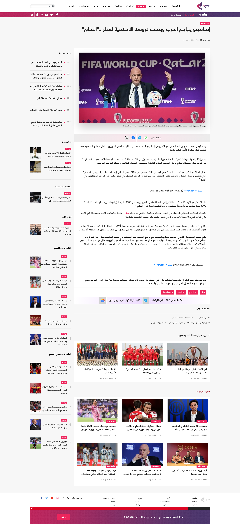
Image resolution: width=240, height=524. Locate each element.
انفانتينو (181, 292)
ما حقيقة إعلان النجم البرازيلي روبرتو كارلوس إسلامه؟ (55, 426)
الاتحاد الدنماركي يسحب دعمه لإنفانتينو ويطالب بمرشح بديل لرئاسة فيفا (142, 473)
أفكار (96, 6)
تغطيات (130, 6)
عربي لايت (84, 6)
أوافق (63, 517)
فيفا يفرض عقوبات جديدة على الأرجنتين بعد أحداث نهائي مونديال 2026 (99, 473)
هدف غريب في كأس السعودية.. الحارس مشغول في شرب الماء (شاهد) (56, 370)
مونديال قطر (167, 292)
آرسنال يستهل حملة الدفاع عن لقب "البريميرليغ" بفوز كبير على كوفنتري (144, 428)
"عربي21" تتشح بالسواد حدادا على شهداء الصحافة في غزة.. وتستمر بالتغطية (57, 231)
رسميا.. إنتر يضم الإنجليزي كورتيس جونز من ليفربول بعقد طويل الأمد (189, 428)
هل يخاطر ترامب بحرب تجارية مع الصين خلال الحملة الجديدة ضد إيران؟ (46, 124)
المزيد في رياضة (203, 391)
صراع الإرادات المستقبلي (49, 98)
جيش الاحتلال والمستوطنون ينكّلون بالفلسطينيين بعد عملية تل (56, 199)
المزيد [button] (71, 6)
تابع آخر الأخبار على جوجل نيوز (124, 300)
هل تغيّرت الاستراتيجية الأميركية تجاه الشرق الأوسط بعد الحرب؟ (46, 88)
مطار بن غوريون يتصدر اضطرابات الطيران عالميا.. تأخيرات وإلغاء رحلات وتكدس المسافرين (46, 76)
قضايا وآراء (166, 504)
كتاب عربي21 (165, 501)
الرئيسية (174, 6)
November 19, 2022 (193, 190)
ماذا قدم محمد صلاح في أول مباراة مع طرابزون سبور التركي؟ (54, 408)
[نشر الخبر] (127, 138)
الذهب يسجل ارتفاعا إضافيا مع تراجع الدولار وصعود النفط (47, 64)
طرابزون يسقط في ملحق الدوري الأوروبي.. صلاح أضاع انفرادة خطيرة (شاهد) (55, 445)
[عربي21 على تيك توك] (37, 14)
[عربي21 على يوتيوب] (46, 14)
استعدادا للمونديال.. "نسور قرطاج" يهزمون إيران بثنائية (143, 371)
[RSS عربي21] (32, 14)
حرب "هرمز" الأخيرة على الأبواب (46, 110)
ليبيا (113, 504)
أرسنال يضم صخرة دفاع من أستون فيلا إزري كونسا (189, 472)
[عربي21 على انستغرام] (42, 14)
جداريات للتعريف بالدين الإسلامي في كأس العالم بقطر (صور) (57, 168)
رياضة (141, 6)
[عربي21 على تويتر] (51, 14)
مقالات (118, 6)
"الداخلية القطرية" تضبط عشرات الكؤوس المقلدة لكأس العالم (58, 154)
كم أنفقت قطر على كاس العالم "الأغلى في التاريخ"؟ (191, 371)
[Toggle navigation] (53, 6)
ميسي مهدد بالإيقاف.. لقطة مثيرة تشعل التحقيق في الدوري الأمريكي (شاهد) (98, 428)
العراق (113, 501)
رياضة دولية (190, 15)
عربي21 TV (138, 501)
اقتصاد (152, 6)
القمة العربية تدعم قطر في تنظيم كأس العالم (99, 371)
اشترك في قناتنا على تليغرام (167, 300)
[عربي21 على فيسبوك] (57, 14)
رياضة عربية (176, 15)
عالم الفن (139, 504)
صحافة (106, 6)
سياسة (163, 6)
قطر (127, 213)
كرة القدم (193, 292)
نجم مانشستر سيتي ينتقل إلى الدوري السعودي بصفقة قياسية (54, 390)
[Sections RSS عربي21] (73, 498)
